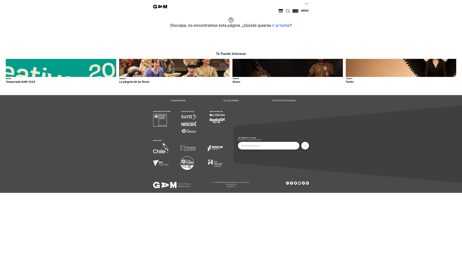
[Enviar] (305, 146)
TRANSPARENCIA (178, 100)
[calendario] (281, 11)
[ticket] (295, 11)
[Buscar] (288, 11)
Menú (305, 10)
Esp (306, 4)
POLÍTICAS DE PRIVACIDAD (284, 100)
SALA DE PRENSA (231, 100)
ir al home (281, 25)
